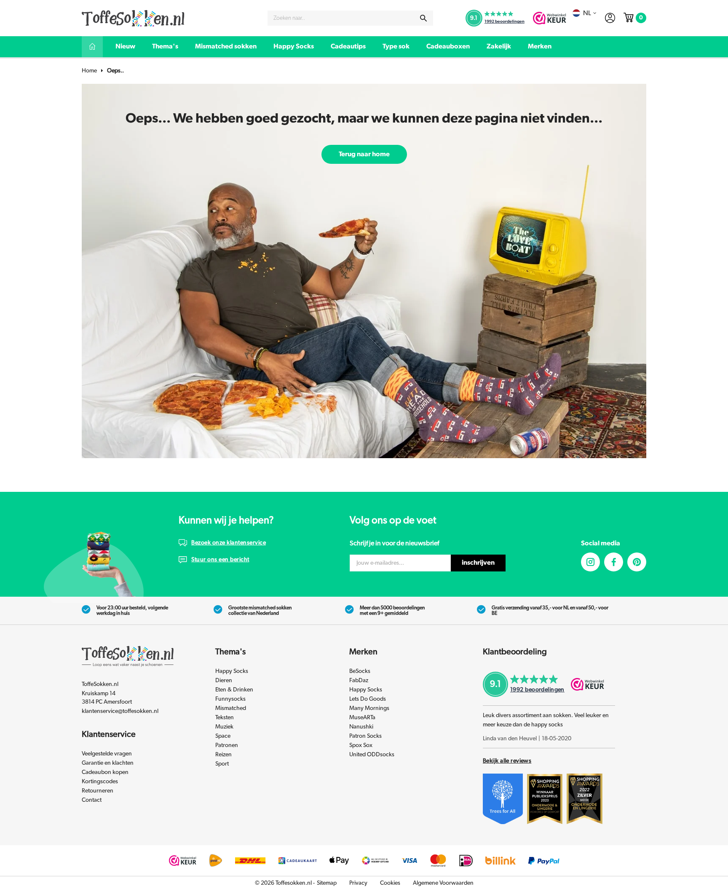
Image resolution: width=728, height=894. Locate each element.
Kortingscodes (100, 782)
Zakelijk (499, 46)
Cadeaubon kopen (105, 772)
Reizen (223, 755)
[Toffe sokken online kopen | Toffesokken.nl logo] (133, 17)
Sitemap (327, 883)
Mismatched (230, 708)
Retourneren (97, 791)
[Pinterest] (636, 561)
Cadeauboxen (448, 46)
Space (222, 736)
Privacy (358, 883)
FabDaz (358, 680)
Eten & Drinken (234, 690)
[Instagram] (590, 561)
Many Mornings (369, 708)
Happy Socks (293, 46)
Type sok (396, 46)
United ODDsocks (371, 755)
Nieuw (125, 46)
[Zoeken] (423, 18)
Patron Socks (365, 736)
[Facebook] (613, 561)
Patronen (226, 745)
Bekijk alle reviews (507, 761)
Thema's (165, 46)
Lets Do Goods (367, 699)
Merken (539, 46)
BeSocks (359, 671)
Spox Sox (360, 745)
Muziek (224, 727)
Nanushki (361, 727)
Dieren (223, 680)
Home (89, 71)
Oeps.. (115, 71)
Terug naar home (364, 154)
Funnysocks (230, 699)
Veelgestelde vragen (107, 754)
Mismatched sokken (226, 46)
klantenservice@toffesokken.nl (120, 711)
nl (587, 13)
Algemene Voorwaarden (443, 883)
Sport (222, 764)
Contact (92, 800)
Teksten (224, 718)
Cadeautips (348, 46)
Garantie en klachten (108, 763)
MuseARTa (362, 718)
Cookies (390, 883)
